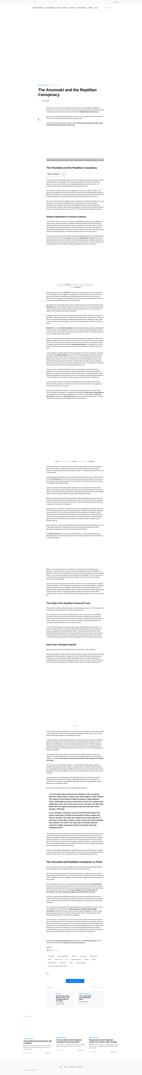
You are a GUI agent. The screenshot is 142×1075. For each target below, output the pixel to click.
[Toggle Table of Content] (62, 174)
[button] (116, 2)
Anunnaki (74, 956)
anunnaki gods (83, 956)
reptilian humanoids (52, 962)
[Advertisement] (71, 27)
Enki (67, 959)
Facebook (87, 940)
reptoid (71, 962)
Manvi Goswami (45, 100)
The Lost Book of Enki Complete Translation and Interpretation (69, 1041)
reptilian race (63, 962)
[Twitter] (26, 2)
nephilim (86, 959)
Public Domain (77, 287)
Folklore (58, 993)
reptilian (94, 959)
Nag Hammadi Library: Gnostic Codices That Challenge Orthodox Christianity (63, 998)
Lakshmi (74, 461)
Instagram (93, 940)
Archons (49, 959)
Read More (48, 1053)
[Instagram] (28, 2)
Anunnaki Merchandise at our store (65, 940)
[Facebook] (23, 2)
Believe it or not (58, 959)
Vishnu (56, 461)
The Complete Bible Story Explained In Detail (85, 997)
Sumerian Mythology (43, 85)
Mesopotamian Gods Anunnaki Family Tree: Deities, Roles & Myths (103, 1041)
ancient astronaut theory (63, 956)
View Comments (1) (74, 981)
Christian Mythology (84, 993)
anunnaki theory (93, 956)
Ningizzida (67, 284)
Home (61, 1066)
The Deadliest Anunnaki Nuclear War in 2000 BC (37, 1042)
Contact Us (72, 1066)
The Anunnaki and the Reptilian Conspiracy (57, 966)
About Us (66, 1066)
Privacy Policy (79, 1066)
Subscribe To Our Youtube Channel (74, 942)
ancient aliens (51, 956)
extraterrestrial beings (76, 959)
